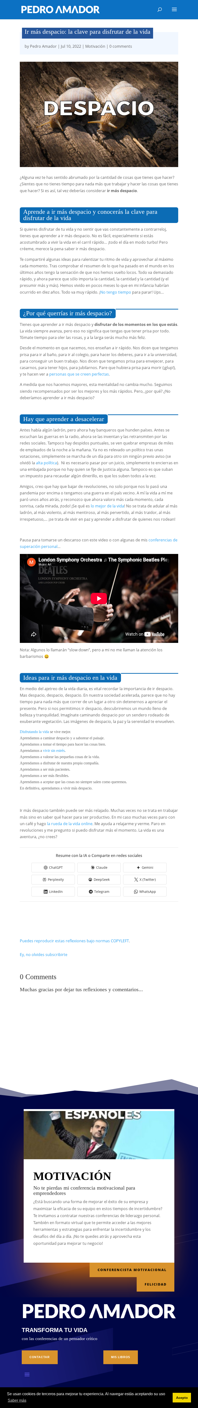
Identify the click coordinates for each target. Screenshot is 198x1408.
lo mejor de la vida (107, 506)
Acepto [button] (182, 1398)
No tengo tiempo (115, 292)
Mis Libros (120, 1357)
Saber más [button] (17, 1400)
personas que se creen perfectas (79, 374)
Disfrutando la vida (34, 732)
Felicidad (156, 1284)
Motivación (95, 46)
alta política (46, 462)
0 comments (120, 46)
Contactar (39, 1357)
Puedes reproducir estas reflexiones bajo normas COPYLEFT (74, 940)
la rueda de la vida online (69, 823)
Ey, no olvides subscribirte (43, 954)
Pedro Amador (43, 46)
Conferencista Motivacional (132, 1269)
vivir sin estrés (54, 750)
